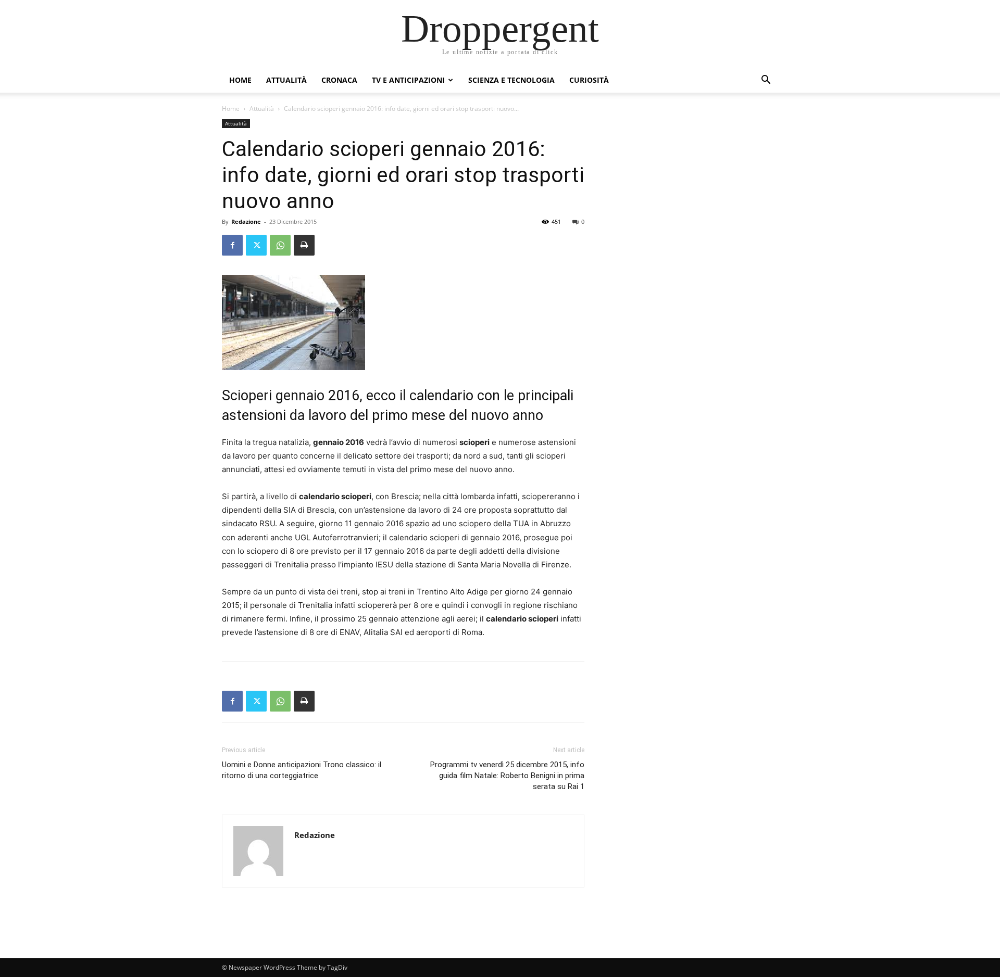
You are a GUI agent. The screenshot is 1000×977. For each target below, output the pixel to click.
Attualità (286, 80)
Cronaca (339, 80)
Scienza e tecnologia (511, 80)
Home (240, 80)
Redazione (246, 221)
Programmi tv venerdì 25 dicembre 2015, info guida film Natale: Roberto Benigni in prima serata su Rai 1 (507, 775)
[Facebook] (232, 245)
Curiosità (589, 80)
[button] (765, 81)
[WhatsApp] (280, 245)
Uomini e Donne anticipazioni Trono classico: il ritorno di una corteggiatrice (301, 770)
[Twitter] (256, 245)
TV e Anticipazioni (408, 80)
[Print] (304, 245)
